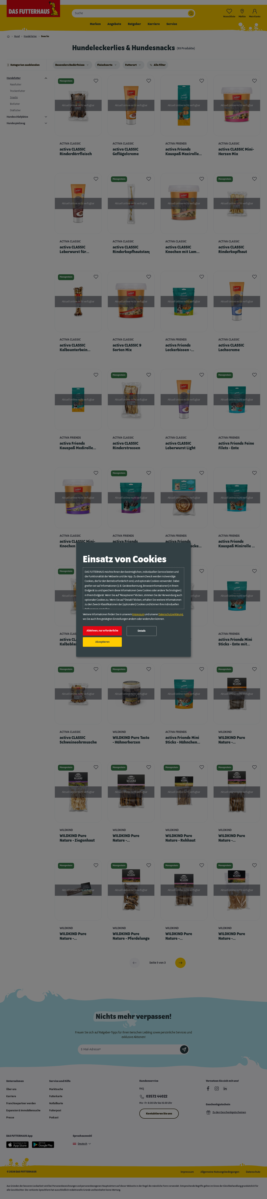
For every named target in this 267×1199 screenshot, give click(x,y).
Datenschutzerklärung (171, 614)
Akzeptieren (102, 641)
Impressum (138, 614)
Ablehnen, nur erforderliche (102, 630)
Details (142, 631)
